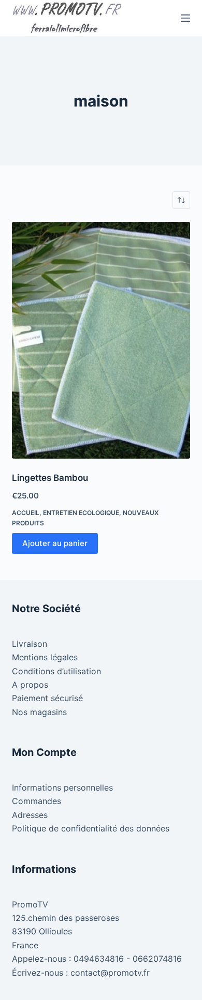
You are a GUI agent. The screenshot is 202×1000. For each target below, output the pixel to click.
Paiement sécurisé (47, 698)
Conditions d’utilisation (56, 671)
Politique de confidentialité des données (90, 828)
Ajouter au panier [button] (55, 543)
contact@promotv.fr (110, 972)
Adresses (30, 815)
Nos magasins (39, 712)
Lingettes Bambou (50, 478)
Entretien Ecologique (81, 513)
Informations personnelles (62, 787)
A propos (30, 684)
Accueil (25, 513)
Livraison (29, 644)
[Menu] (185, 18)
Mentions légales (45, 657)
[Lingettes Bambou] (101, 340)
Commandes (36, 801)
